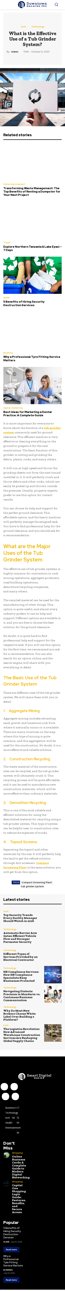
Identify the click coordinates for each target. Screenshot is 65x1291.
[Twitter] (15, 1096)
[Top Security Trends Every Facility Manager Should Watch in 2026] (53, 916)
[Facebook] (4, 1086)
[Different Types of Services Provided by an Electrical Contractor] (53, 955)
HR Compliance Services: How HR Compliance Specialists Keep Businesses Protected (21, 976)
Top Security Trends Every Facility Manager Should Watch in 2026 (20, 918)
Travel (6, 243)
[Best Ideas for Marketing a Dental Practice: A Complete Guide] (32, 385)
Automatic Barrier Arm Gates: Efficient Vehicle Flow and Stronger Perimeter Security (20, 937)
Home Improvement (14, 184)
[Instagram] (14, 1086)
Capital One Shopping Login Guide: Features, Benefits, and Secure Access (19, 1198)
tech (23, 26)
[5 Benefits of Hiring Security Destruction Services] (32, 275)
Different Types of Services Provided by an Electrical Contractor (20, 957)
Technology (37, 26)
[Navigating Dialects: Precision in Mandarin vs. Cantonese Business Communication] (53, 994)
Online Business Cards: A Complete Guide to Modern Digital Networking (21, 1167)
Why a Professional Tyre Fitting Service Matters (31, 358)
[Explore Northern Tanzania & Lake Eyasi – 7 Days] (32, 220)
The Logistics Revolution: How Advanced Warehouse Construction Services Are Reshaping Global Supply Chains (21, 1035)
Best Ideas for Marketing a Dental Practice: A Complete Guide (27, 413)
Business (8, 353)
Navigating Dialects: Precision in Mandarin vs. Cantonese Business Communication (21, 995)
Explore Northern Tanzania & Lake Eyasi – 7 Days (32, 248)
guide (6, 298)
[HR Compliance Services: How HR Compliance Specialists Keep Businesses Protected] (53, 974)
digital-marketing (13, 408)
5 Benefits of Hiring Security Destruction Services (23, 303)
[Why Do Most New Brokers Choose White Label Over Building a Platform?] (53, 1013)
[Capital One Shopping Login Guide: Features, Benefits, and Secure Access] (6, 1184)
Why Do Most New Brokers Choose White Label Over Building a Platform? (19, 1015)
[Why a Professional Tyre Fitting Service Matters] (32, 330)
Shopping (17, 1153)
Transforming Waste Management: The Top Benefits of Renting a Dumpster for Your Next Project (31, 191)
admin (14, 51)
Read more (11, 1249)
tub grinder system (32, 886)
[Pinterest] (5, 1096)
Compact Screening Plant (37, 882)
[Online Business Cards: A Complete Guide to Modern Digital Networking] (6, 1155)
